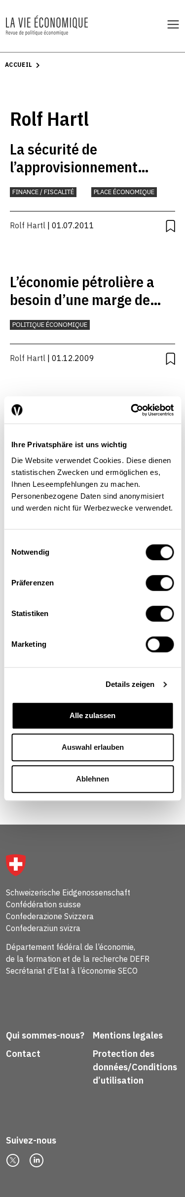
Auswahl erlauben (93, 747)
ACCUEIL (19, 64)
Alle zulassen (92, 715)
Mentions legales (128, 1035)
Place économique (124, 192)
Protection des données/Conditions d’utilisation (135, 1067)
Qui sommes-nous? (45, 1035)
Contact (23, 1053)
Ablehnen (92, 779)
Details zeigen (130, 684)
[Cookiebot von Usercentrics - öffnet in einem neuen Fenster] (132, 410)
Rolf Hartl (27, 225)
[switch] (160, 583)
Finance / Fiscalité (43, 192)
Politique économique (49, 324)
